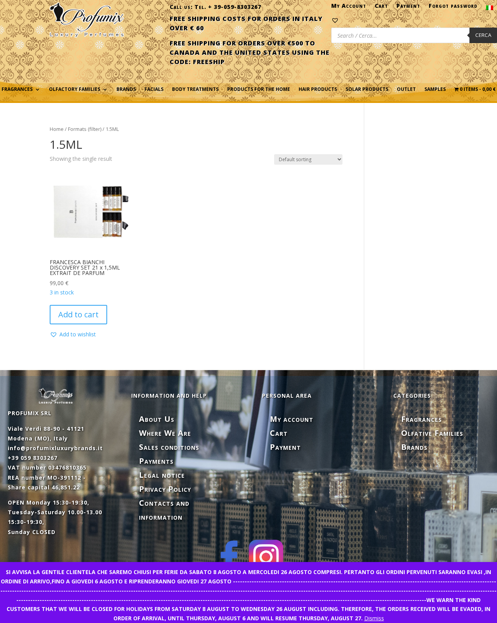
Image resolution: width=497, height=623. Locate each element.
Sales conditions (169, 447)
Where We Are (165, 433)
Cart (381, 7)
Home (57, 128)
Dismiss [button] (374, 618)
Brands (126, 89)
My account (291, 419)
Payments (156, 461)
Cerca (483, 34)
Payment (408, 7)
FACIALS (153, 89)
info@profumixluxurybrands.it (55, 448)
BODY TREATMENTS (195, 89)
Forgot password (453, 7)
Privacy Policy (165, 489)
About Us (156, 419)
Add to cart (78, 314)
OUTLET (406, 89)
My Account (348, 7)
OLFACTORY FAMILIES (74, 89)
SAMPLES (435, 89)
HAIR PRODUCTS (318, 89)
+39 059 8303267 (32, 457)
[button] (73, 334)
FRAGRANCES (17, 89)
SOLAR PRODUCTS (367, 89)
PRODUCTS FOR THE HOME (258, 89)
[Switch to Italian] (489, 9)
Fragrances (421, 419)
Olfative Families (432, 433)
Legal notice (162, 475)
